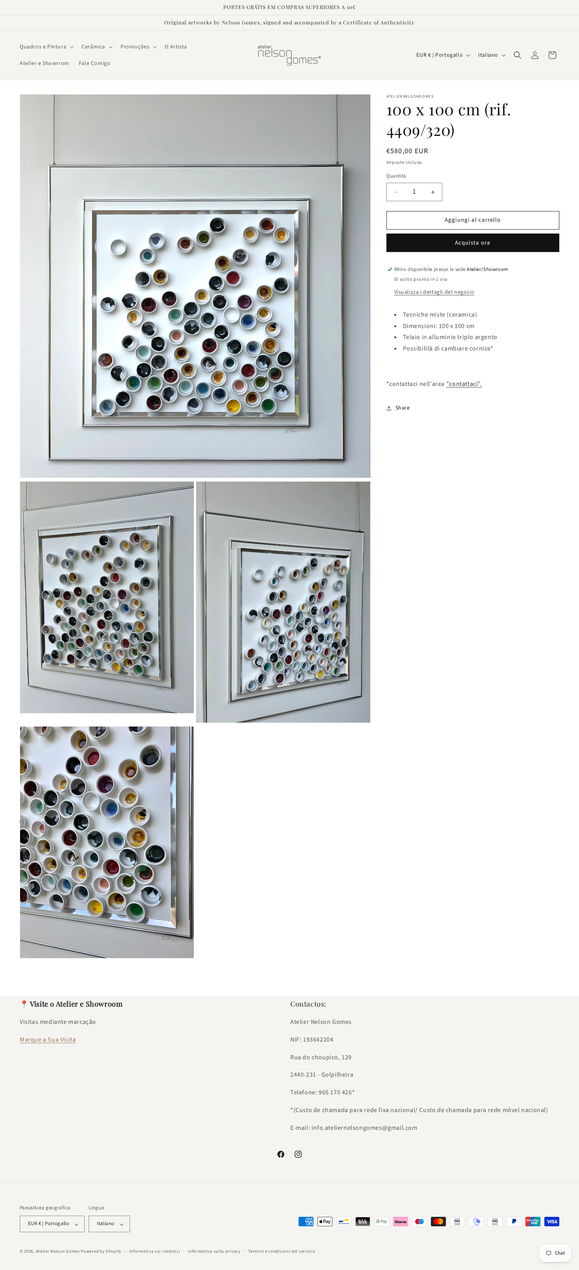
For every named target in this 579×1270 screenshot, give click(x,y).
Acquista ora (472, 243)
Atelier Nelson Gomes (58, 1252)
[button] (46, 47)
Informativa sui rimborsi (154, 1252)
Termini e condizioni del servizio (281, 1252)
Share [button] (402, 408)
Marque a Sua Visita (48, 1040)
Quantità (396, 176)
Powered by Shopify (101, 1252)
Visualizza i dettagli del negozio (434, 292)
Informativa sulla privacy (214, 1252)
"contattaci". (464, 384)
